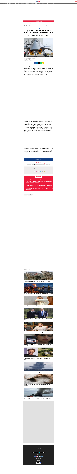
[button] (35, 63)
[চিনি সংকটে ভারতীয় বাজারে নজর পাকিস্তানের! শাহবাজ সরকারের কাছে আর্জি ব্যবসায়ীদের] (38, 379)
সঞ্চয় (47, 3)
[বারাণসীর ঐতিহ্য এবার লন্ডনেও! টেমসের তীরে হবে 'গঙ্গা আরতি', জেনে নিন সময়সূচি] (38, 288)
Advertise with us (41, 446)
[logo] (38, 1)
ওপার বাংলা (27, 3)
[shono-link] (76, 1)
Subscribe (36, 446)
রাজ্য (10, 3)
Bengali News (30, 194)
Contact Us (31, 446)
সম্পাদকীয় (43, 3)
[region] (38, 12)
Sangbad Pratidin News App (38, 163)
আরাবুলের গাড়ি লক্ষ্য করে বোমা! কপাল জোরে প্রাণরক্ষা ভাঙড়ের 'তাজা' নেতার (45, 23)
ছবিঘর (36, 3)
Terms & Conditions (48, 446)
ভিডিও (39, 3)
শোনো (3, 3)
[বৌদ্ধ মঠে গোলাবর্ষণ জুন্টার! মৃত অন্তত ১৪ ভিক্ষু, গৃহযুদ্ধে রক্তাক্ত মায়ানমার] (38, 366)
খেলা (19, 3)
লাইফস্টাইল (32, 3)
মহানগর (6, 3)
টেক (50, 3)
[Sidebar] (2, 1)
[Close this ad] (75, 468)
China (25, 194)
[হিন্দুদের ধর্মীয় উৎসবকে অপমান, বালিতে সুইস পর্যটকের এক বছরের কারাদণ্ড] (38, 300)
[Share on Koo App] (43, 63)
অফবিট (54, 3)
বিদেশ (16, 3)
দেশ (12, 3)
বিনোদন (22, 3)
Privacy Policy (38, 448)
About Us (27, 446)
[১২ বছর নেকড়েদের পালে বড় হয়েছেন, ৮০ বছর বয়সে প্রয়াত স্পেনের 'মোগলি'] (38, 275)
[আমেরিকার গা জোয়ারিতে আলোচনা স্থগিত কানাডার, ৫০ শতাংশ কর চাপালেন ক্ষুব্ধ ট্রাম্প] (38, 313)
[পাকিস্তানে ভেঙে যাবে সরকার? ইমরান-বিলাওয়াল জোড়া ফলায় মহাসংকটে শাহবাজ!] (38, 326)
